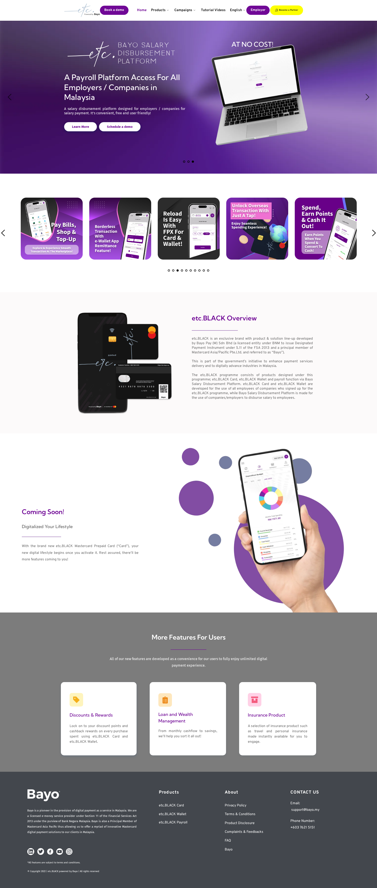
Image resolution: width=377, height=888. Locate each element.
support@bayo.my (304, 810)
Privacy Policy (235, 805)
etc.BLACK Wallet (172, 814)
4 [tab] (182, 270)
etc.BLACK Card (171, 805)
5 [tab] (186, 270)
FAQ (228, 840)
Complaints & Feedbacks (244, 832)
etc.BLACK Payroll (173, 822)
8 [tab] (199, 270)
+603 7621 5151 (302, 827)
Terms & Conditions (240, 814)
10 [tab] (208, 270)
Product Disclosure (240, 823)
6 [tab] (191, 270)
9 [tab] (204, 270)
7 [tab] (195, 270)
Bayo (229, 849)
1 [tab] (184, 162)
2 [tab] (188, 162)
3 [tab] (193, 162)
